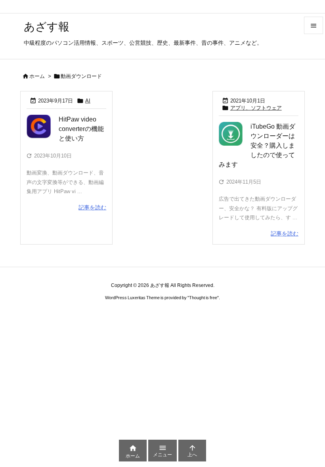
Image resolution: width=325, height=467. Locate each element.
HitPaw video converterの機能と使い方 (81, 129)
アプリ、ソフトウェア (256, 108)
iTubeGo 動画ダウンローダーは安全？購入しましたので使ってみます (257, 145)
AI (87, 101)
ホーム (37, 76)
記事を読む (92, 207)
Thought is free (203, 297)
